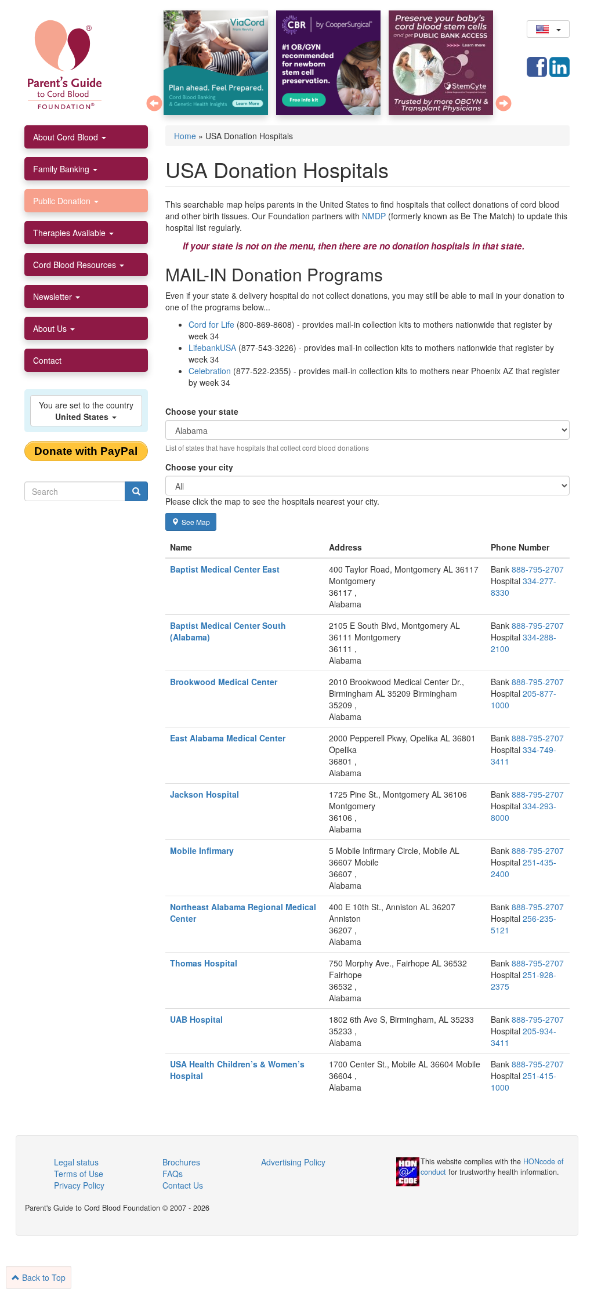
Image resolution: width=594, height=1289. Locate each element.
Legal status (76, 1162)
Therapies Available (70, 232)
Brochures (181, 1162)
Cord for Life (211, 324)
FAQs (172, 1173)
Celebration (210, 370)
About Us (51, 328)
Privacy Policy (79, 1185)
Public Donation (63, 201)
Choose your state (201, 411)
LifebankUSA (212, 347)
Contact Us (182, 1185)
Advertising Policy (293, 1162)
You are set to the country (86, 410)
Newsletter (53, 296)
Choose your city (199, 467)
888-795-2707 (538, 569)
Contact (47, 360)
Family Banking (62, 169)
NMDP (374, 216)
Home (185, 136)
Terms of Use (78, 1173)
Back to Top (43, 1277)
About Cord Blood (66, 137)
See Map (196, 522)
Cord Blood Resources (75, 264)
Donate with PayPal (85, 451)
